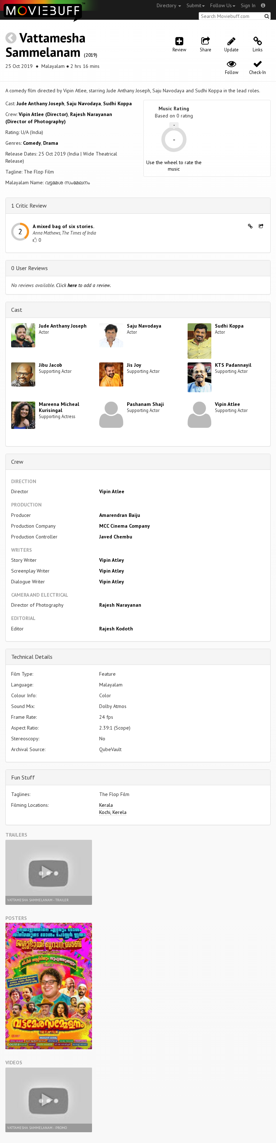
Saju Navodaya (83, 103)
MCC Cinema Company (124, 526)
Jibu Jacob (50, 365)
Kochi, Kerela (112, 812)
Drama (50, 143)
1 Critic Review (29, 205)
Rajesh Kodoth (116, 628)
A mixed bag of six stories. (63, 226)
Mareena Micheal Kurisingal (59, 407)
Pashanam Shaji (145, 404)
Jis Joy (134, 365)
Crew (17, 461)
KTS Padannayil (233, 365)
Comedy (32, 143)
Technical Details (31, 656)
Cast (16, 309)
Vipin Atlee (227, 404)
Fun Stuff (23, 777)
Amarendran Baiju (119, 515)
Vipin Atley (111, 560)
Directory (167, 5)
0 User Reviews (29, 268)
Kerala (106, 805)
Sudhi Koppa (117, 103)
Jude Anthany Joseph (40, 103)
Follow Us (221, 5)
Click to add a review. (83, 285)
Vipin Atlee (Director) (43, 114)
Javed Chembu (115, 536)
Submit (194, 5)
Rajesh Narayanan (120, 605)
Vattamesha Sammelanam (45, 44)
